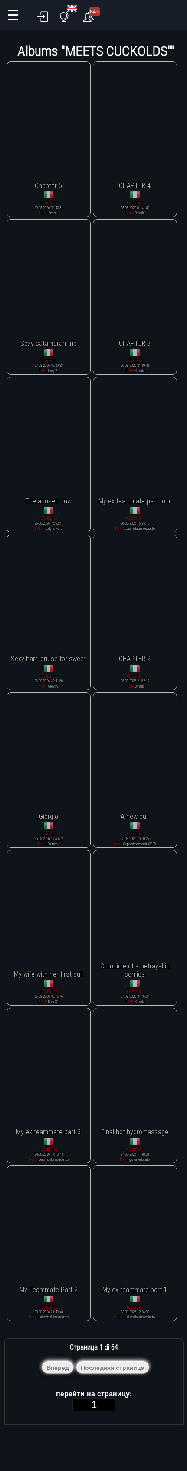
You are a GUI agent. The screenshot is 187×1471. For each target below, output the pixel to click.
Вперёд (57, 1367)
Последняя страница (112, 1367)
